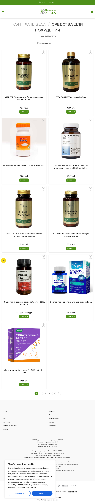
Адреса (5, 429)
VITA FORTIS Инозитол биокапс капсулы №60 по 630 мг (24, 98)
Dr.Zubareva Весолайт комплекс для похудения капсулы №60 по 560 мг (71, 166)
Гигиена (51, 422)
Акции (5, 415)
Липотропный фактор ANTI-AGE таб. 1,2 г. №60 (24, 371)
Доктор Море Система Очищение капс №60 (71, 302)
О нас (5, 411)
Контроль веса (29, 24)
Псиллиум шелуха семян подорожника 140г (24, 165)
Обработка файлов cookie (47, 500)
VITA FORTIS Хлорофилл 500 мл (71, 97)
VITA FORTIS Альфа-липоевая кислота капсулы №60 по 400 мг (24, 234)
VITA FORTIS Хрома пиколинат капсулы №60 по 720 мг (71, 234)
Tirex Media (72, 492)
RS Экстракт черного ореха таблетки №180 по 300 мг (24, 303)
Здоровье (52, 415)
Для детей (52, 425)
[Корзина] (92, 11)
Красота (52, 411)
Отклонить (19, 493)
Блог (4, 418)
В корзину (24, 112)
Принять (42, 493)
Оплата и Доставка (10, 425)
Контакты (6, 422)
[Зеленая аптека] (48, 11)
